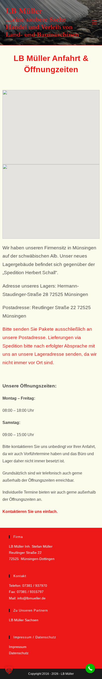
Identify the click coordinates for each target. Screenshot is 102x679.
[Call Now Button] (90, 668)
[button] (9, 670)
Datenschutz (18, 653)
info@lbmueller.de (31, 598)
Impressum (17, 647)
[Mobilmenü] (94, 22)
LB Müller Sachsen (23, 620)
